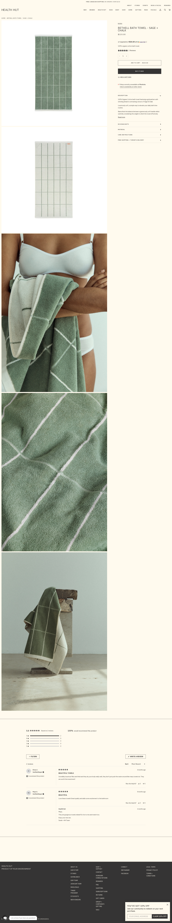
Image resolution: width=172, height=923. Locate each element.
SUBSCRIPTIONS (102, 891)
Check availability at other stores (131, 87)
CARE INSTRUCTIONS (125, 135)
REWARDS (99, 881)
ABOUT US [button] (74, 867)
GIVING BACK (75, 877)
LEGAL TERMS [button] (150, 867)
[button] (92, 9)
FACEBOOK (125, 873)
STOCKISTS (75, 896)
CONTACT (99, 872)
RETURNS (99, 895)
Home (3, 18)
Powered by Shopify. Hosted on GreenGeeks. (32, 919)
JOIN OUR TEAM (76, 884)
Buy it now (139, 71)
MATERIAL (121, 129)
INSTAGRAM (125, 870)
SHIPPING (99, 888)
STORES (73, 873)
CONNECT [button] (124, 867)
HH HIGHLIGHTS (123, 124)
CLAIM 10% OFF (160, 916)
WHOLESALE (75, 887)
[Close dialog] (167, 904)
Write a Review (138, 757)
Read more (121, 117)
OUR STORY (74, 870)
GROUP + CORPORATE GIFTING (100, 904)
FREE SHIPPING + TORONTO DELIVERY (131, 140)
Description (123, 95)
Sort (127, 764)
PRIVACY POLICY (152, 870)
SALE (97, 910)
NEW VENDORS (76, 900)
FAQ (97, 885)
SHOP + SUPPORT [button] (99, 868)
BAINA (120, 23)
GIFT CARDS (100, 898)
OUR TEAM (74, 880)
